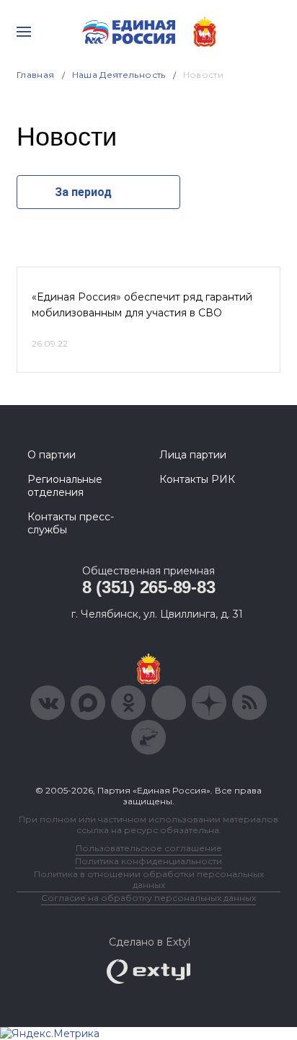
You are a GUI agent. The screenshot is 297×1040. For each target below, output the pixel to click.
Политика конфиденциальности (148, 860)
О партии (51, 454)
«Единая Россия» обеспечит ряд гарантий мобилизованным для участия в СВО (142, 304)
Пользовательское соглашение (149, 848)
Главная (36, 74)
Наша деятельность (119, 74)
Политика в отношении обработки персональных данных (149, 879)
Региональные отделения (64, 486)
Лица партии (192, 454)
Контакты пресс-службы (70, 523)
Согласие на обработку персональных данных (148, 897)
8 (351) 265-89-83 (149, 587)
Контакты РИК (197, 479)
